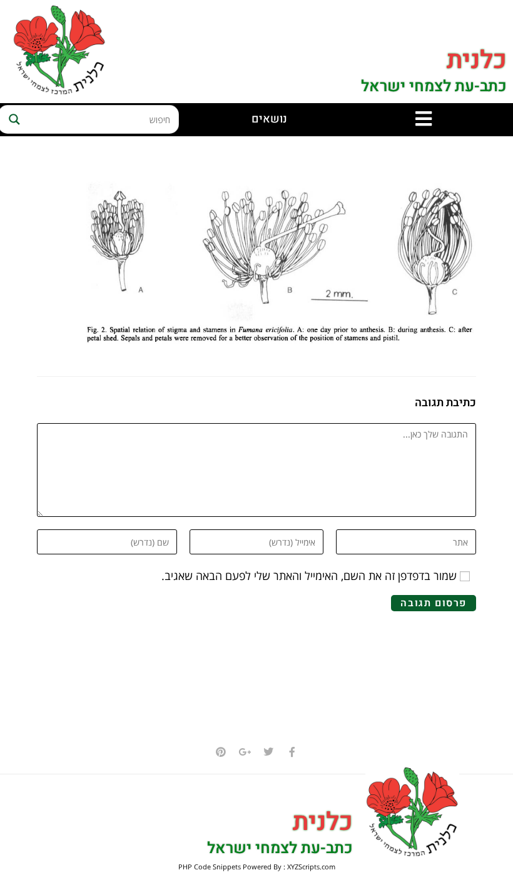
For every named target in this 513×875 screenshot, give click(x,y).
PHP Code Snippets (209, 866)
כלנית (477, 60)
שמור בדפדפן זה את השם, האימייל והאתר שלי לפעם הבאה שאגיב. (309, 575)
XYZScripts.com (311, 866)
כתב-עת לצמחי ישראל (434, 86)
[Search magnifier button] (12, 119)
